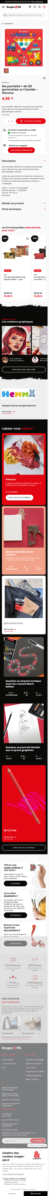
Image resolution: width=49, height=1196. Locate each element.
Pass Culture (31, 1067)
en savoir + (7, 412)
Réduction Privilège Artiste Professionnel (10, 1095)
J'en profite (15, 915)
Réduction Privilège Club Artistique (10, 1088)
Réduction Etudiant (34, 1063)
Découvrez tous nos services (16, 1037)
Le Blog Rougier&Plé (34, 1075)
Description (9, 161)
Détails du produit (13, 203)
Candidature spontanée (7, 1115)
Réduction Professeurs (11, 1100)
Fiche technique (11, 209)
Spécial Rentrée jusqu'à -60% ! (24, 2)
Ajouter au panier (32, 121)
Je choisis (15, 884)
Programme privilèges (35, 1060)
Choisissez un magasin (21, 150)
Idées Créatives (32, 1079)
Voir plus (5, 114)
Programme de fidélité (35, 1071)
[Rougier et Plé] (11, 1048)
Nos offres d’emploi (10, 1130)
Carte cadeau (8, 1060)
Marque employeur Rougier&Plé (10, 1125)
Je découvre (15, 944)
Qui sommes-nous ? (10, 1120)
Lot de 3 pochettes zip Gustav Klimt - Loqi (14, 278)
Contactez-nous (9, 1063)
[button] (30, 7)
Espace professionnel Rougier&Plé (11, 1104)
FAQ (3, 1067)
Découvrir (9, 629)
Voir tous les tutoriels (19, 498)
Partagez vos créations (23, 370)
